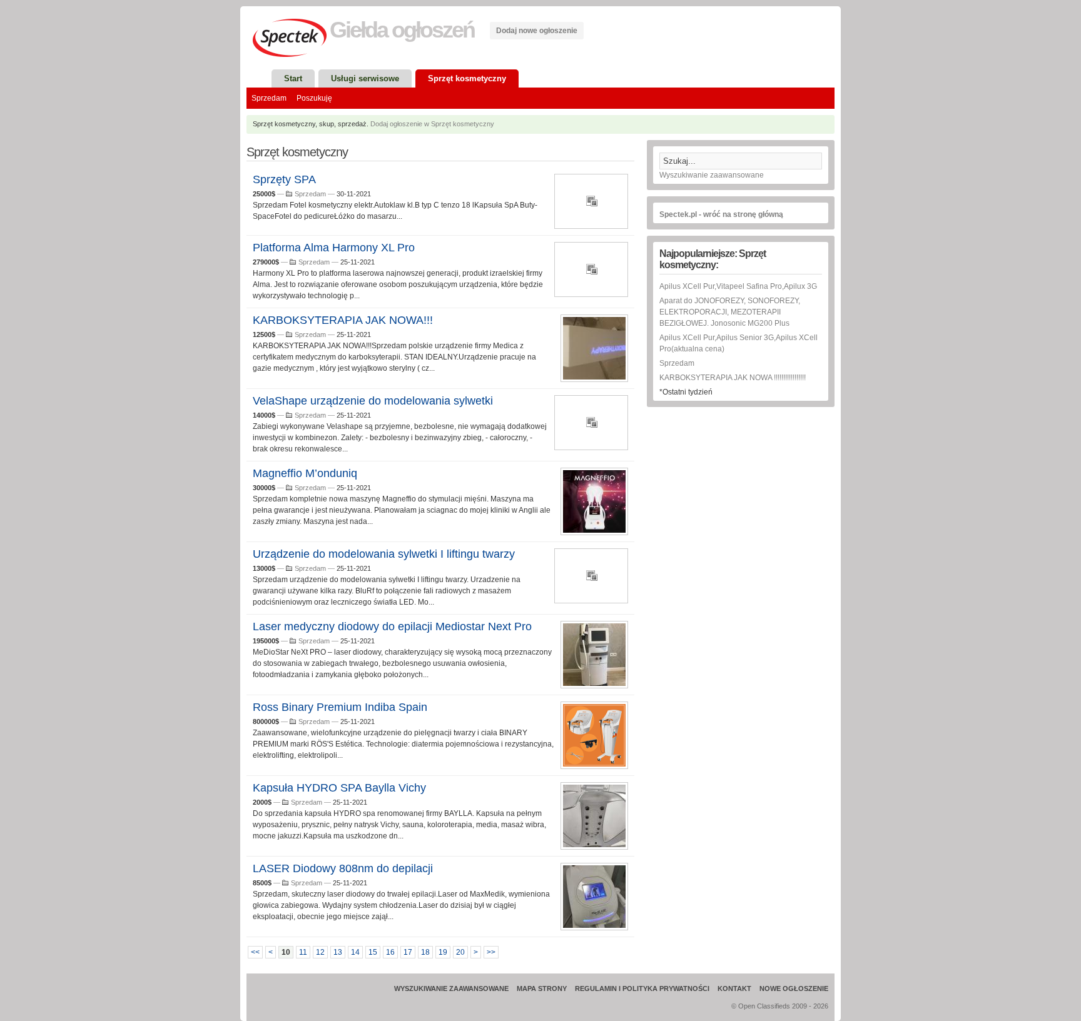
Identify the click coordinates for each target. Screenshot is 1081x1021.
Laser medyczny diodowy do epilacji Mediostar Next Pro (392, 626)
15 (372, 952)
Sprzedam (269, 98)
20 (460, 952)
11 (303, 952)
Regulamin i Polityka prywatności (642, 988)
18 (425, 952)
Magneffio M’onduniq (305, 473)
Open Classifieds (764, 1006)
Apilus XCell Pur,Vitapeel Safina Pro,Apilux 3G (738, 286)
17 (407, 952)
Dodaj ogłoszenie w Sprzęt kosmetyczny (432, 124)
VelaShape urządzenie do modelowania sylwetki (373, 401)
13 (337, 952)
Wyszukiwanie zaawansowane (711, 175)
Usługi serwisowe (365, 78)
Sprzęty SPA (284, 179)
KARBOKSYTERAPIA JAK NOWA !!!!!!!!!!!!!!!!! (732, 377)
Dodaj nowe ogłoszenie (536, 30)
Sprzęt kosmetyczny (467, 78)
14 (355, 952)
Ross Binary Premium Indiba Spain (340, 707)
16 (390, 952)
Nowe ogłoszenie (793, 988)
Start (293, 78)
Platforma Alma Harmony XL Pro (334, 247)
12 (320, 952)
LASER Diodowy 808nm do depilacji (343, 868)
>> (491, 952)
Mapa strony (542, 988)
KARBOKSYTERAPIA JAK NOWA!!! (343, 320)
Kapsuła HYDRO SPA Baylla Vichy (339, 788)
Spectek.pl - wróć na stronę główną (721, 214)
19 (443, 952)
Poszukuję (314, 98)
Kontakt (734, 988)
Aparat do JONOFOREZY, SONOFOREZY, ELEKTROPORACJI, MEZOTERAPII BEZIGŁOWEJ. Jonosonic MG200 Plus (729, 312)
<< (255, 952)
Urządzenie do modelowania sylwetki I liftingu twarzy (384, 554)
